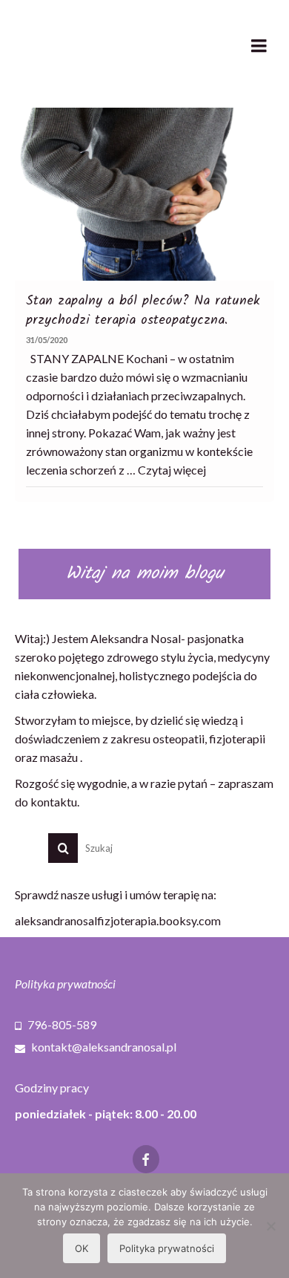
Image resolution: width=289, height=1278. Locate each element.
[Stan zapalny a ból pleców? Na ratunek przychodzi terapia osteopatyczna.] (144, 194)
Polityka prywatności (65, 984)
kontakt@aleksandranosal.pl (102, 1047)
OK (81, 1248)
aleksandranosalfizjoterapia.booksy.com (118, 920)
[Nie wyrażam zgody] (270, 1226)
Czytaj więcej (172, 470)
